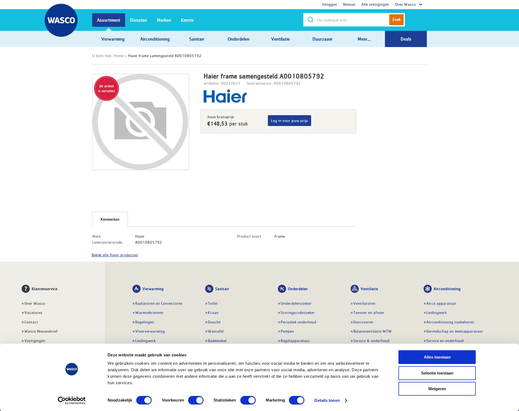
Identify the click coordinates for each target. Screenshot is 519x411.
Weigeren (437, 388)
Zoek (396, 19)
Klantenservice (44, 288)
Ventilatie (369, 288)
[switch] (196, 400)
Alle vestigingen (375, 4)
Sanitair (222, 288)
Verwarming (153, 288)
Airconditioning (447, 288)
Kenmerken (110, 219)
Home (119, 55)
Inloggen (329, 4)
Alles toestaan (437, 357)
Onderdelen (298, 288)
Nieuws (349, 4)
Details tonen (327, 400)
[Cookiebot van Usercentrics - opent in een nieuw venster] (71, 400)
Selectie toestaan (437, 373)
